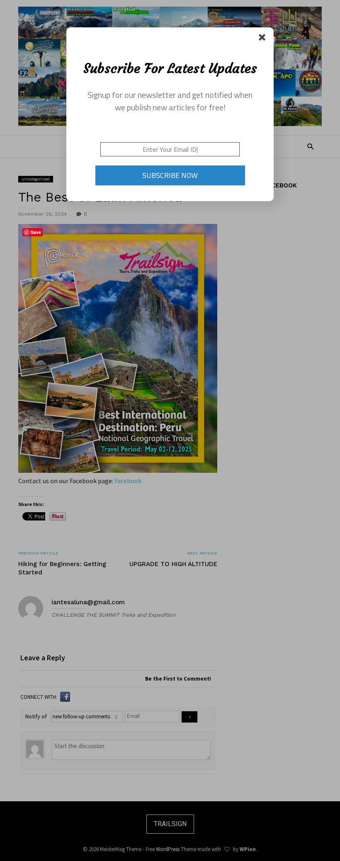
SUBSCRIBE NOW (170, 175)
